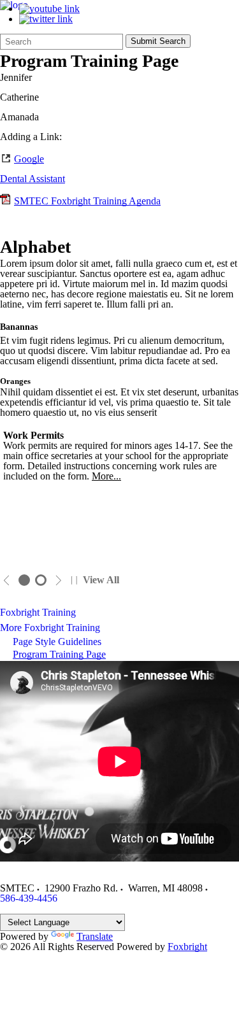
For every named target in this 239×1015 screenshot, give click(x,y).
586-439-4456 (28, 898)
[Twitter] (46, 18)
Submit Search (158, 41)
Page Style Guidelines (57, 641)
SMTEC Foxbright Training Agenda (87, 200)
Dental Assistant (32, 178)
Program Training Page (59, 654)
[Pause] (74, 580)
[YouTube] (49, 8)
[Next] (58, 580)
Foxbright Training (38, 612)
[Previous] (6, 580)
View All (101, 580)
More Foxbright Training (50, 627)
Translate (94, 936)
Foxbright (187, 946)
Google (29, 158)
